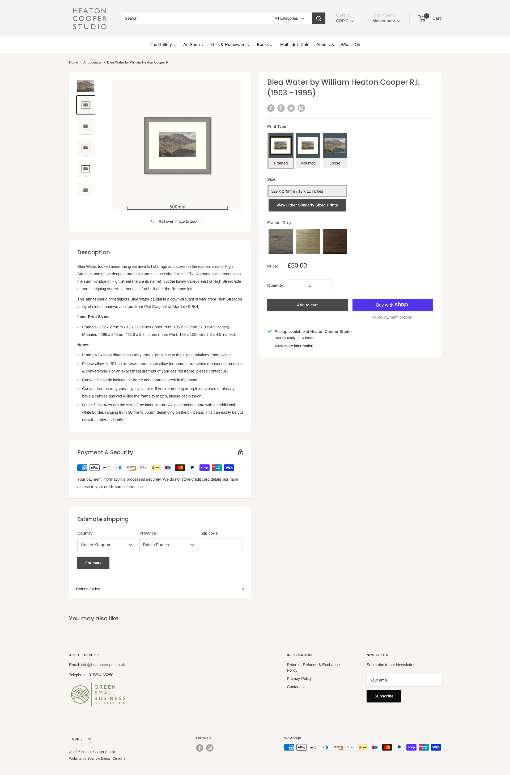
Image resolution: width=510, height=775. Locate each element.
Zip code (210, 533)
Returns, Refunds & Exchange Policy (313, 667)
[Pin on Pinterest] (281, 108)
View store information (294, 346)
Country (84, 533)
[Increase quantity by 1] (326, 285)
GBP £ (77, 739)
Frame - (279, 222)
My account (384, 21)
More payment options (392, 317)
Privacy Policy (299, 678)
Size (271, 179)
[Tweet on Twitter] (291, 108)
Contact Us (297, 686)
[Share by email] (301, 108)
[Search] (318, 18)
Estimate (93, 563)
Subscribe (384, 696)
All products (92, 62)
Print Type (276, 126)
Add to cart (307, 304)
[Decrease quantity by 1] (293, 285)
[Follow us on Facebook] (199, 748)
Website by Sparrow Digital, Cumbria (97, 758)
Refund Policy (88, 589)
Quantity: (275, 285)
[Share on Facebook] (271, 108)
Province (147, 533)
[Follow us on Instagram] (210, 748)
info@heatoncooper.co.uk (103, 664)
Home (73, 62)
